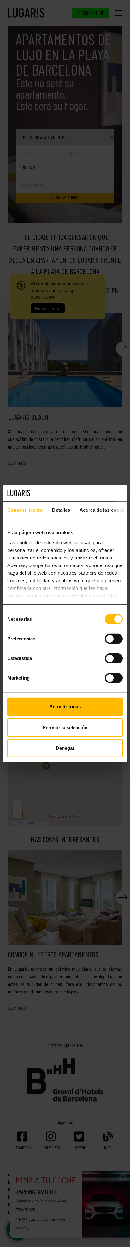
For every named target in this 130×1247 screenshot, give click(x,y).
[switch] (114, 639)
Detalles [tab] (61, 510)
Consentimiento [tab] (25, 510)
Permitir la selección (65, 727)
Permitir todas (65, 706)
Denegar (65, 748)
